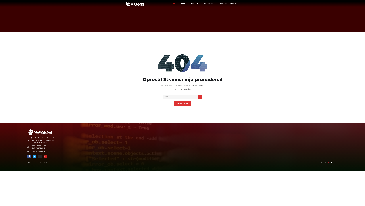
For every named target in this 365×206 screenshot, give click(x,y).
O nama (182, 3)
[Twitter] (34, 156)
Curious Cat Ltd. (44, 162)
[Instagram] (40, 156)
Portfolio (222, 3)
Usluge (192, 3)
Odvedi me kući (182, 103)
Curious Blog (208, 3)
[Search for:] (182, 97)
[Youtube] (45, 156)
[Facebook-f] (29, 156)
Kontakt (234, 3)
